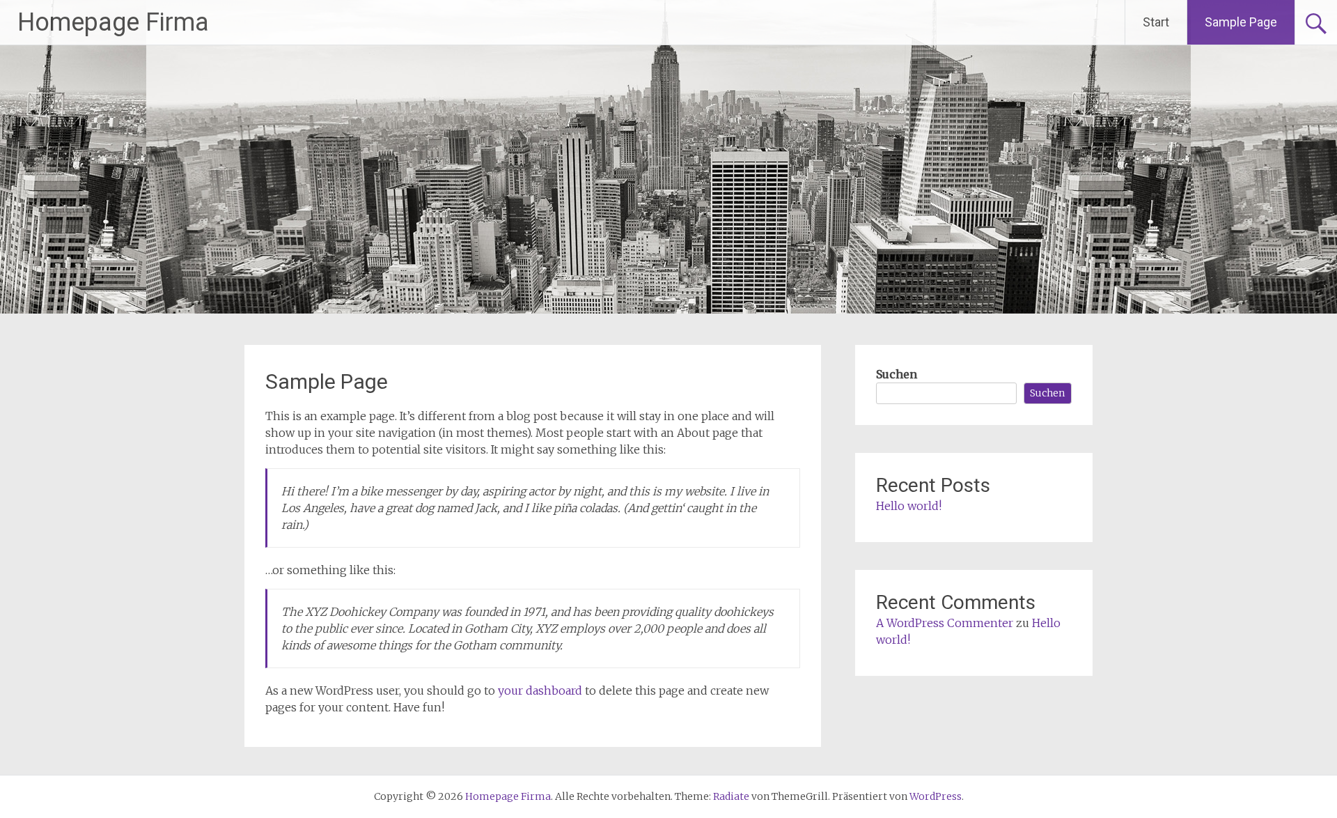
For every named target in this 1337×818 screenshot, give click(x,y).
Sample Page (1241, 22)
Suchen (896, 374)
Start (1156, 22)
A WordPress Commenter (944, 623)
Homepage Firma (113, 22)
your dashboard (540, 690)
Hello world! (908, 506)
